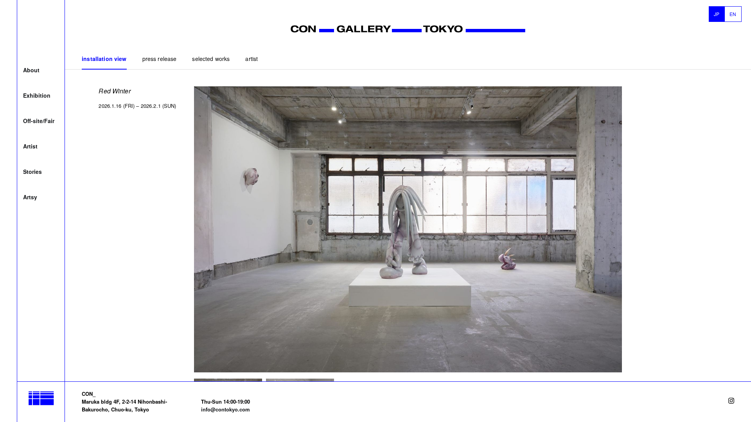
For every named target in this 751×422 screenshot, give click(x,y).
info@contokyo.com (225, 409)
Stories (32, 171)
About (31, 70)
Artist (30, 146)
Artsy (30, 197)
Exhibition (36, 95)
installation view (104, 59)
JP (717, 14)
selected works (211, 59)
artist (251, 59)
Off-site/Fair (38, 121)
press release (159, 59)
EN (733, 14)
